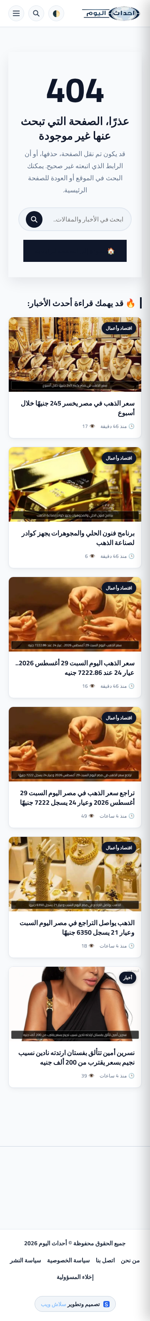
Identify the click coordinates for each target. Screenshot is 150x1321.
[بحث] (34, 219)
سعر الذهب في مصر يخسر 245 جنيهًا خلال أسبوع (78, 408)
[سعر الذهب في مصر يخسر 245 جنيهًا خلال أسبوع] (75, 354)
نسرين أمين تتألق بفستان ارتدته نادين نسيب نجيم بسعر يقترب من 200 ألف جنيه (76, 1057)
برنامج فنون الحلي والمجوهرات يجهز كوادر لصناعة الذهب (78, 538)
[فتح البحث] (36, 13)
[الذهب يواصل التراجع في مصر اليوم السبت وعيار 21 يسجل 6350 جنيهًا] (75, 874)
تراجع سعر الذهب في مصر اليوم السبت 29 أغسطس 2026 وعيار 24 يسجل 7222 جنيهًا (77, 797)
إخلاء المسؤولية (75, 1276)
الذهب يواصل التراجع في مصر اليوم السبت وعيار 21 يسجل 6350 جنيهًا (77, 927)
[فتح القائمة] (16, 13)
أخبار (127, 977)
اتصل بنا (105, 1260)
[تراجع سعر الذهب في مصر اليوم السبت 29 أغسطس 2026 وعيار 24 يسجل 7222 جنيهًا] (75, 744)
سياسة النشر (25, 1260)
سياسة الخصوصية (68, 1260)
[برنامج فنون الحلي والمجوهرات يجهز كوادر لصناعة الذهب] (75, 484)
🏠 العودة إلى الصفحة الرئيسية (75, 251)
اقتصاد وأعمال (119, 328)
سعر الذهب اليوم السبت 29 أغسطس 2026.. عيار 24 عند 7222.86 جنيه (75, 668)
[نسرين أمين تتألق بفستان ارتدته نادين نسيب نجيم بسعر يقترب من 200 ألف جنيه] (75, 1004)
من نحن (130, 1260)
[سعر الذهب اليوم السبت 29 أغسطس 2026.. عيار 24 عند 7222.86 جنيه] (75, 614)
